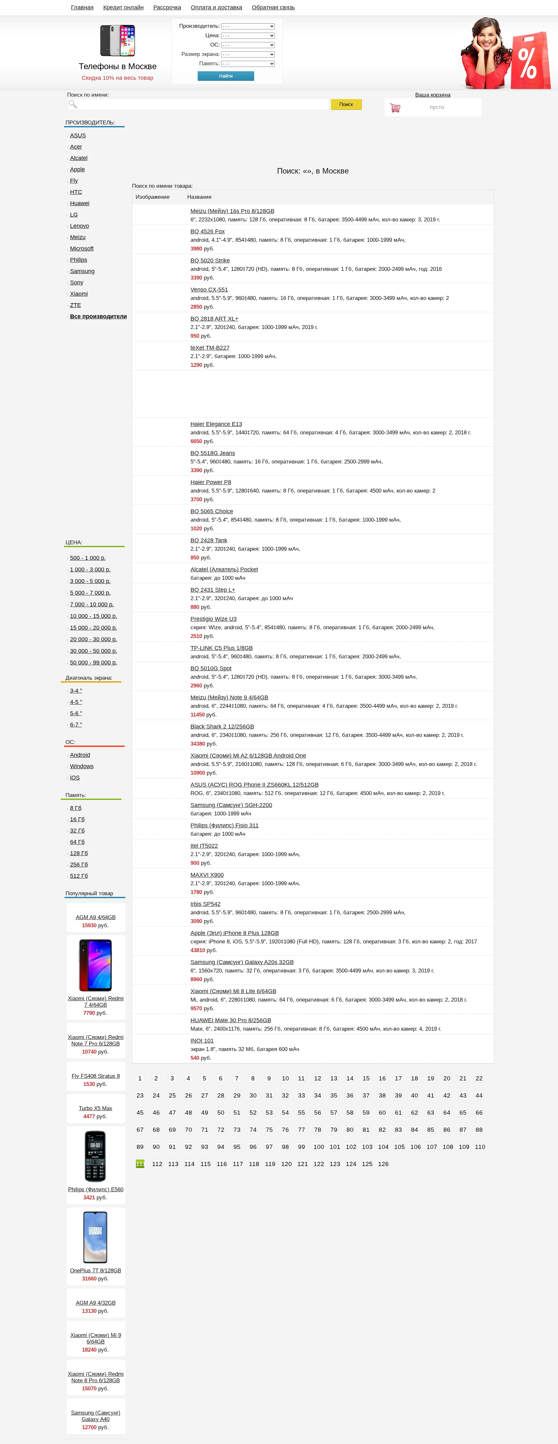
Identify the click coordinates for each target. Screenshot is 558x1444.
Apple (77, 169)
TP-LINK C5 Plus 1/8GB (222, 648)
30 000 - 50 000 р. (93, 651)
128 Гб (79, 853)
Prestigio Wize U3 (214, 619)
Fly (74, 180)
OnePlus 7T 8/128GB (95, 1271)
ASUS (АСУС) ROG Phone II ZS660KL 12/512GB (255, 784)
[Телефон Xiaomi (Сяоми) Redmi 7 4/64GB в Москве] (95, 990)
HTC (76, 192)
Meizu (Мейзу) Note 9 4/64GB (229, 697)
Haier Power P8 (211, 482)
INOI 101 (202, 1040)
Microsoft (82, 248)
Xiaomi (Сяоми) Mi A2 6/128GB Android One (248, 755)
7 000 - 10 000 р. (92, 604)
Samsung (82, 271)
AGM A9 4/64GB (96, 917)
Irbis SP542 (206, 904)
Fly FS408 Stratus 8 (96, 1076)
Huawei (79, 203)
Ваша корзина (432, 95)
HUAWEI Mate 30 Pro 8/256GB (231, 1020)
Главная (82, 7)
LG (74, 214)
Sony (76, 282)
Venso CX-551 (209, 289)
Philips (78, 260)
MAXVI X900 (207, 875)
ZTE (75, 305)
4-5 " (76, 702)
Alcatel (79, 158)
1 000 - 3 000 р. (90, 569)
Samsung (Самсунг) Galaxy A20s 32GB (242, 962)
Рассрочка (167, 7)
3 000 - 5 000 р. (90, 581)
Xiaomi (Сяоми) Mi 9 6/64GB (95, 1338)
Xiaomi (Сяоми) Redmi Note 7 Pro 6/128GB (96, 1040)
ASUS (78, 135)
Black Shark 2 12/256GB (222, 726)
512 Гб (79, 876)
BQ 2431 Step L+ (213, 590)
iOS (75, 777)
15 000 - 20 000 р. (93, 627)
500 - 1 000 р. (88, 558)
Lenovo (79, 226)
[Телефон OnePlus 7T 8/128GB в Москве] (95, 1262)
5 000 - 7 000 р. (90, 592)
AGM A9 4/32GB (96, 1303)
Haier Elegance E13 (216, 424)
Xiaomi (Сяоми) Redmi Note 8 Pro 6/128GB (96, 1377)
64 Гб (77, 842)
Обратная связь (273, 7)
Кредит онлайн (123, 7)
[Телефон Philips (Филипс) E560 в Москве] (95, 1181)
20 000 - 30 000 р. (93, 639)
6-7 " (76, 724)
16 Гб (77, 819)
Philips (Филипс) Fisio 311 (225, 825)
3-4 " (76, 690)
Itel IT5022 (204, 846)
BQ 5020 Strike (210, 260)
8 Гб (75, 808)
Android (80, 755)
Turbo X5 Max (95, 1108)
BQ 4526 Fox (208, 231)
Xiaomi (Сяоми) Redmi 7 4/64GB (96, 1001)
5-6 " (76, 713)
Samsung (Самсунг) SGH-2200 (231, 805)
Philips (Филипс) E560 (95, 1189)
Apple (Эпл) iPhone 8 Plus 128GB (235, 933)
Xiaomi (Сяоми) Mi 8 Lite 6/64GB (233, 991)
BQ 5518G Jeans (213, 453)
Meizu (78, 237)
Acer (76, 146)
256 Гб (79, 864)
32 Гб (77, 830)
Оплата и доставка (216, 7)
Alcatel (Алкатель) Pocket (224, 569)
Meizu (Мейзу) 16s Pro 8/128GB (232, 211)
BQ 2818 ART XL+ (215, 318)
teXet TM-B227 (210, 348)
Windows (82, 766)
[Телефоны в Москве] (117, 55)
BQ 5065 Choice (212, 511)
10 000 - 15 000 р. (93, 616)
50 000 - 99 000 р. (93, 662)
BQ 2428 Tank (209, 540)
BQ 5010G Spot (211, 668)
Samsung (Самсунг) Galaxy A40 (95, 1416)
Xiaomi (79, 294)
